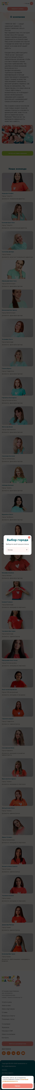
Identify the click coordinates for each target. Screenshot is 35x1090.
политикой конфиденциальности (15, 1080)
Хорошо (17, 1086)
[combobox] (17, 550)
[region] (17, 545)
